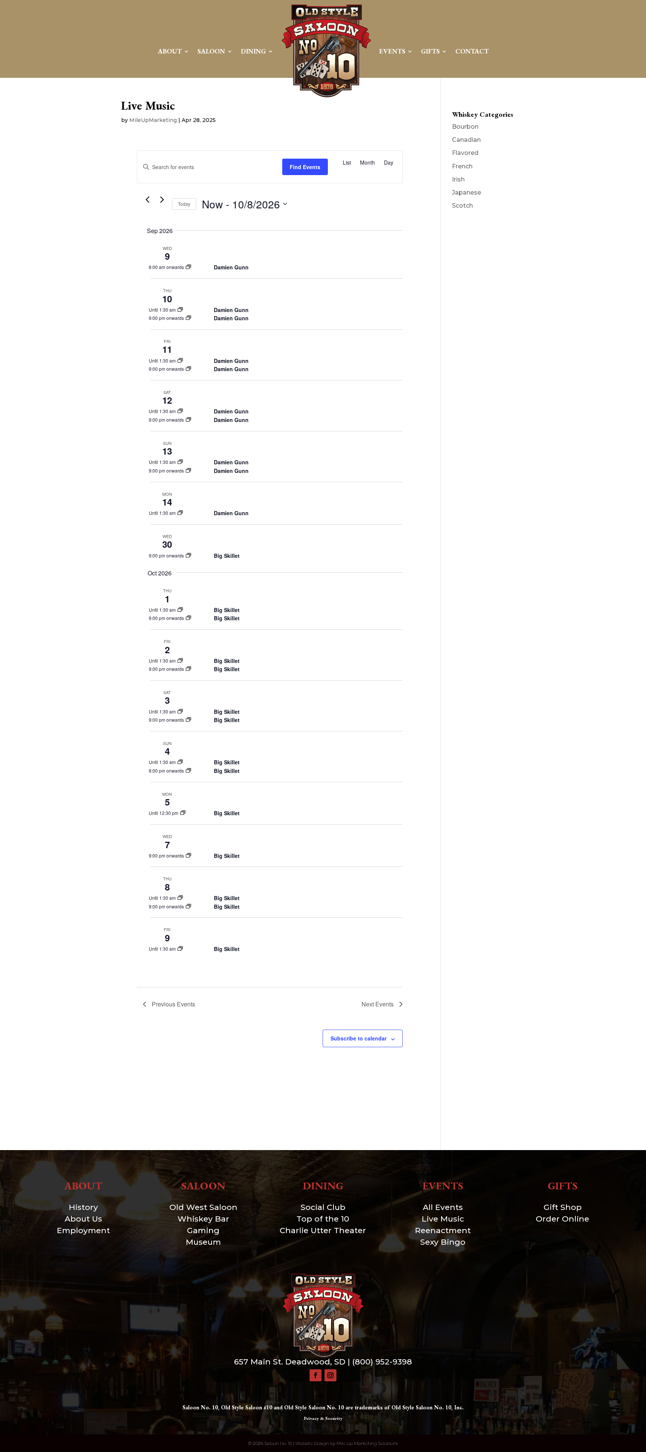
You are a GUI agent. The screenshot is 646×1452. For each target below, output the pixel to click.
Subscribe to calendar (358, 1038)
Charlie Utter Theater (323, 1230)
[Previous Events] (147, 199)
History (83, 1207)
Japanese (466, 192)
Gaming (203, 1230)
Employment (83, 1230)
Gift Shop (563, 1207)
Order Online (562, 1218)
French (462, 166)
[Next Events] (161, 199)
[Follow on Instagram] (330, 1375)
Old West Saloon (203, 1207)
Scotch (462, 205)
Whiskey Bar (203, 1218)
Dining (253, 51)
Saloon (211, 51)
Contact (472, 51)
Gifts (430, 51)
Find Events (305, 167)
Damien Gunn (231, 267)
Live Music (443, 1218)
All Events (443, 1207)
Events (392, 51)
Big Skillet (227, 555)
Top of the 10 (322, 1218)
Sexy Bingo (442, 1242)
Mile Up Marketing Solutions (367, 1443)
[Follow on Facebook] (316, 1375)
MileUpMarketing (153, 120)
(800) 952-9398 (382, 1361)
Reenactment (443, 1230)
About (170, 51)
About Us (83, 1218)
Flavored (465, 152)
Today (184, 204)
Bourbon (465, 126)
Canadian (466, 139)
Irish (458, 179)
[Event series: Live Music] (188, 267)
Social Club (323, 1207)
